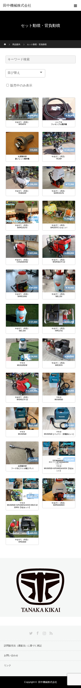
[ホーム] (5, 41)
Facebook (37, 632)
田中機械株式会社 (17, 5)
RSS (50, 632)
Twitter (30, 632)
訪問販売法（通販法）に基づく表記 (23, 645)
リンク (7, 665)
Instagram (44, 632)
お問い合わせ (11, 655)
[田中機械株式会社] (40, 613)
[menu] (75, 5)
